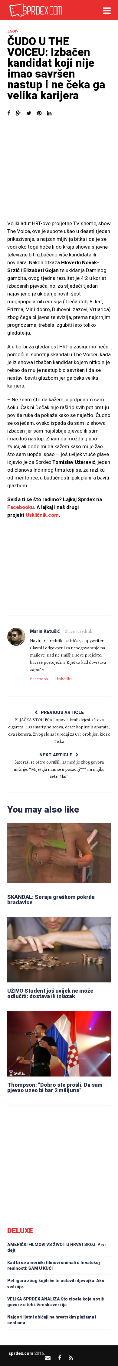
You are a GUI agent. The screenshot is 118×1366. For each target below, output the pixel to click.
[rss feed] (71, 1358)
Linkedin (63, 678)
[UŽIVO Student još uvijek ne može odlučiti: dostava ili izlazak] (59, 949)
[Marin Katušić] (16, 637)
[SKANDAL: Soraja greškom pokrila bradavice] (59, 855)
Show (12, 31)
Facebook (39, 678)
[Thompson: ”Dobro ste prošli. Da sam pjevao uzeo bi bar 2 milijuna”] (59, 1043)
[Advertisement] (59, 171)
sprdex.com (20, 1353)
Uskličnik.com (42, 515)
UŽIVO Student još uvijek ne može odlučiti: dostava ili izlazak (50, 993)
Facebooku (20, 507)
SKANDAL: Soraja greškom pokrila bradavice (51, 899)
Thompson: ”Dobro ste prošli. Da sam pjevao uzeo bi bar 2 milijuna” (55, 1087)
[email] (48, 1358)
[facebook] (59, 1358)
